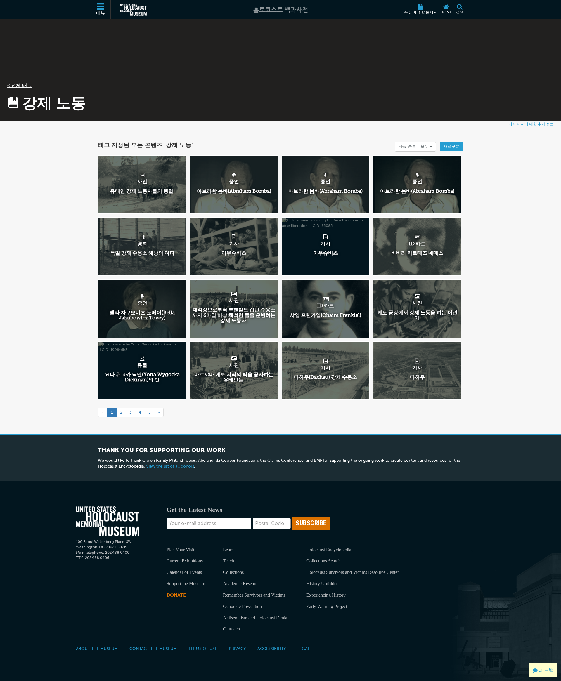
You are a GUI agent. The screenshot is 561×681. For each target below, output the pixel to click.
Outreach (231, 628)
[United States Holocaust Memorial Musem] (107, 521)
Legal (303, 648)
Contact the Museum (153, 648)
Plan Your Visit (180, 549)
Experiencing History (326, 595)
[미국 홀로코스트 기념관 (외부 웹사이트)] (133, 9)
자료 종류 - (414, 146)
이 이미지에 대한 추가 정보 (531, 124)
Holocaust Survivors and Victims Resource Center (352, 572)
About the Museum (97, 648)
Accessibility (271, 648)
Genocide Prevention (242, 606)
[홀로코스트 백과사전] (280, 10)
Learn (228, 549)
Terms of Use (202, 648)
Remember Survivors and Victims (254, 595)
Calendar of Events (184, 572)
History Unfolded (322, 583)
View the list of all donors (170, 466)
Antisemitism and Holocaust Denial (255, 617)
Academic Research (241, 583)
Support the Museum (186, 583)
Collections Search (323, 560)
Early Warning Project (326, 606)
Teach (228, 560)
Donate (176, 595)
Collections (233, 572)
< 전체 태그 (19, 85)
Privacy (237, 648)
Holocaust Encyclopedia (328, 549)
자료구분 (451, 146)
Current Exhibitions (185, 560)
